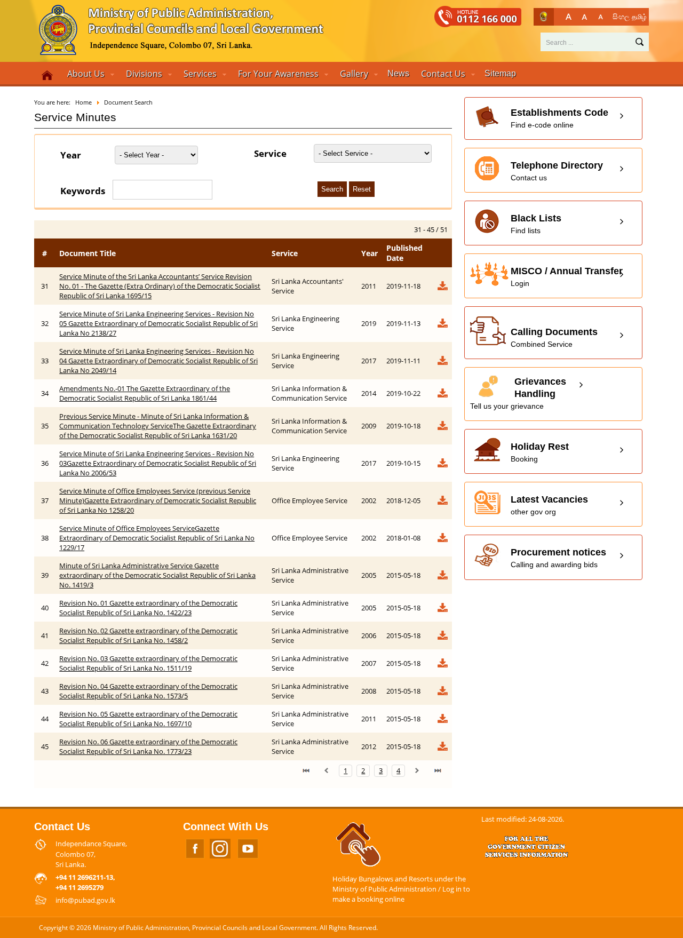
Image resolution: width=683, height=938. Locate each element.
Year (70, 155)
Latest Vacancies (549, 505)
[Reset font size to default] (584, 17)
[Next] (417, 770)
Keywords (82, 191)
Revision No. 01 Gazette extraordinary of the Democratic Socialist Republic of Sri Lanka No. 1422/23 (148, 607)
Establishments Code (559, 118)
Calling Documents (554, 337)
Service (270, 153)
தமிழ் (639, 16)
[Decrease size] (600, 17)
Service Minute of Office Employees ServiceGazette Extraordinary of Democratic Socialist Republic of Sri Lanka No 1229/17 (157, 537)
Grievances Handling (518, 393)
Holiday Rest (540, 452)
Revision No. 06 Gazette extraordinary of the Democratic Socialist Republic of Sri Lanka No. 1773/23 (148, 746)
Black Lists (536, 224)
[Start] (306, 770)
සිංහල (621, 16)
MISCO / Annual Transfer (567, 277)
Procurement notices (558, 558)
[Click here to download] (442, 288)
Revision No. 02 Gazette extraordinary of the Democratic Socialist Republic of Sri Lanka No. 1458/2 (148, 635)
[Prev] (326, 770)
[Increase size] (568, 17)
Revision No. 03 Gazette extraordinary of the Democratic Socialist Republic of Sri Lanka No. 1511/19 (148, 663)
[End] (437, 770)
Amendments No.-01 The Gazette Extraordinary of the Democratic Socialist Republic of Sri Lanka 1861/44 (144, 393)
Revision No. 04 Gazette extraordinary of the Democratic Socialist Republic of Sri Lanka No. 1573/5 (148, 691)
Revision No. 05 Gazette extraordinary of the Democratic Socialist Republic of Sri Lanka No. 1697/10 (148, 718)
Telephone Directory (557, 171)
